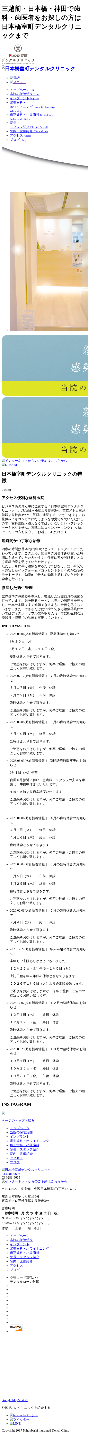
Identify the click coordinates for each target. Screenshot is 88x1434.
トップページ (19, 1128)
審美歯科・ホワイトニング (29, 1141)
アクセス (16, 1158)
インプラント (19, 1136)
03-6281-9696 (11, 1174)
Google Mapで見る (15, 1400)
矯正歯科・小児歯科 (24, 1145)
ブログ (15, 1162)
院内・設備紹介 (21, 1153)
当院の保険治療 (21, 1132)
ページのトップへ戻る (18, 1120)
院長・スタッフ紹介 (24, 1149)
